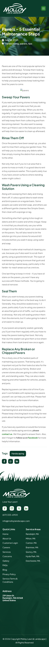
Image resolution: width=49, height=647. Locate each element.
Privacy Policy (9, 574)
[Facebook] (5, 508)
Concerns (7, 556)
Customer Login (10, 543)
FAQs (5, 565)
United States (9, 600)
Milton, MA (30, 538)
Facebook (33, 437)
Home (5, 534)
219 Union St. (9, 595)
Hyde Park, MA (32, 556)
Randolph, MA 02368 (13, 598)
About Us (7, 538)
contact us (7, 434)
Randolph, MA (32, 534)
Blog (5, 569)
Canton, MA (31, 543)
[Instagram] (12, 508)
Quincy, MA (31, 552)
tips (30, 43)
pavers (23, 43)
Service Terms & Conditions (10, 580)
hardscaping (12, 43)
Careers (6, 547)
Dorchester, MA (33, 560)
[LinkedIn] (26, 508)
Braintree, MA (32, 547)
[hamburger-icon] (43, 8)
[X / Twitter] (19, 508)
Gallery (6, 560)
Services (7, 552)
